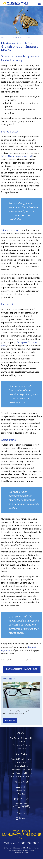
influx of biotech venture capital (16, 156)
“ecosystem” (23, 342)
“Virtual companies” (10, 230)
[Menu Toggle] (39, 3)
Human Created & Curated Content (15, 38)
